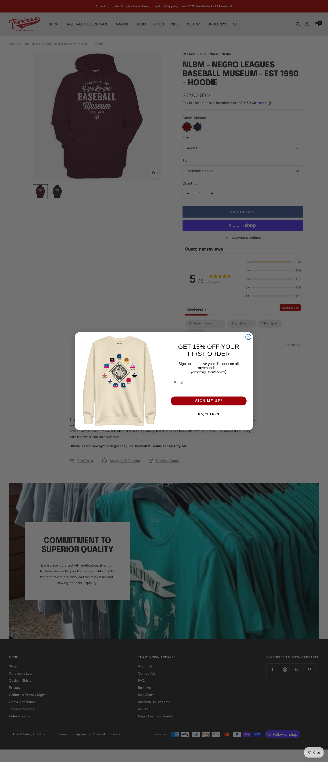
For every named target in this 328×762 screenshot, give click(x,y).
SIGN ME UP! (208, 401)
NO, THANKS (208, 414)
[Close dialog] (248, 337)
